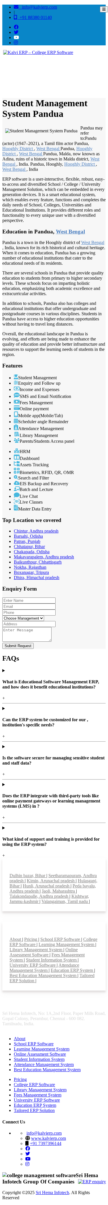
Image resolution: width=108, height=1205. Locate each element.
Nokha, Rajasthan (30, 567)
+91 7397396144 (45, 1143)
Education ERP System (72, 970)
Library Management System (36, 949)
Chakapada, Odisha (32, 551)
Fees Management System (37, 1094)
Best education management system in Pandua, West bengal (61, 75)
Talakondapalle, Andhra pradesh (39, 896)
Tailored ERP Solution (34, 1110)
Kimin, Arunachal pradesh (51, 880)
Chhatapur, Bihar (29, 546)
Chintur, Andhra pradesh (36, 531)
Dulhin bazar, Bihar (28, 875)
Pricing (31, 939)
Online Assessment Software (44, 952)
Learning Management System (67, 944)
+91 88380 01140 (34, 17)
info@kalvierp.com (37, 7)
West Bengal (48, 148)
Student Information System (52, 960)
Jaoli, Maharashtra (59, 891)
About (16, 939)
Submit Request (18, 646)
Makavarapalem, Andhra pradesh (44, 556)
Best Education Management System (43, 975)
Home (10, 75)
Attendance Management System (44, 968)
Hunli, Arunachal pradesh (47, 885)
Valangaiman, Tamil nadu (65, 901)
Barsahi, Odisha (28, 536)
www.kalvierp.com (48, 1138)
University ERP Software (33, 965)
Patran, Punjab (27, 541)
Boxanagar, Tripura (31, 572)
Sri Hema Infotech (52, 1192)
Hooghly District (18, 148)
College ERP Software (34, 1084)
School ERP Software (60, 939)
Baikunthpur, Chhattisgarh (38, 562)
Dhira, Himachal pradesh (36, 577)
